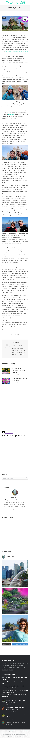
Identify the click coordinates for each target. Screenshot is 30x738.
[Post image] (6, 371)
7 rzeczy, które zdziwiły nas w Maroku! (15, 722)
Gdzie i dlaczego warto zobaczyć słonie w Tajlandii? (16, 715)
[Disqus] (15, 410)
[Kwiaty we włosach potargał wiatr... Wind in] (15, 628)
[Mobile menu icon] (3, 2)
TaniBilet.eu (11, 114)
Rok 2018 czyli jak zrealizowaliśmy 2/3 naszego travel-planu (19, 370)
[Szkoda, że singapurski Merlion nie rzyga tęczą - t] (15, 573)
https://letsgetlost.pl (17, 345)
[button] (13, 509)
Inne (4, 17)
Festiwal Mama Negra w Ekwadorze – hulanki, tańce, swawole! (15, 708)
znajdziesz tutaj (21, 667)
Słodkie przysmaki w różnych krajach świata (19, 379)
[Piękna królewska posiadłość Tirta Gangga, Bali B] (15, 601)
